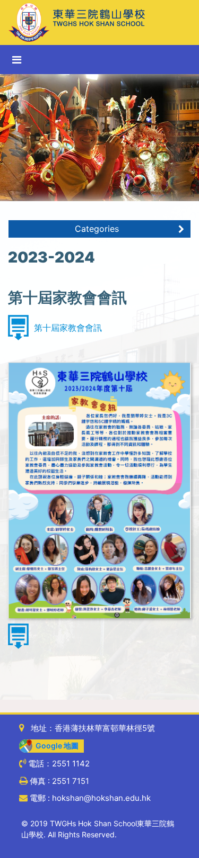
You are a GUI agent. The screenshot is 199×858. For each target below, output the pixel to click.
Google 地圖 (55, 745)
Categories (97, 228)
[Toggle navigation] (16, 60)
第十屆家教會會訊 (68, 327)
